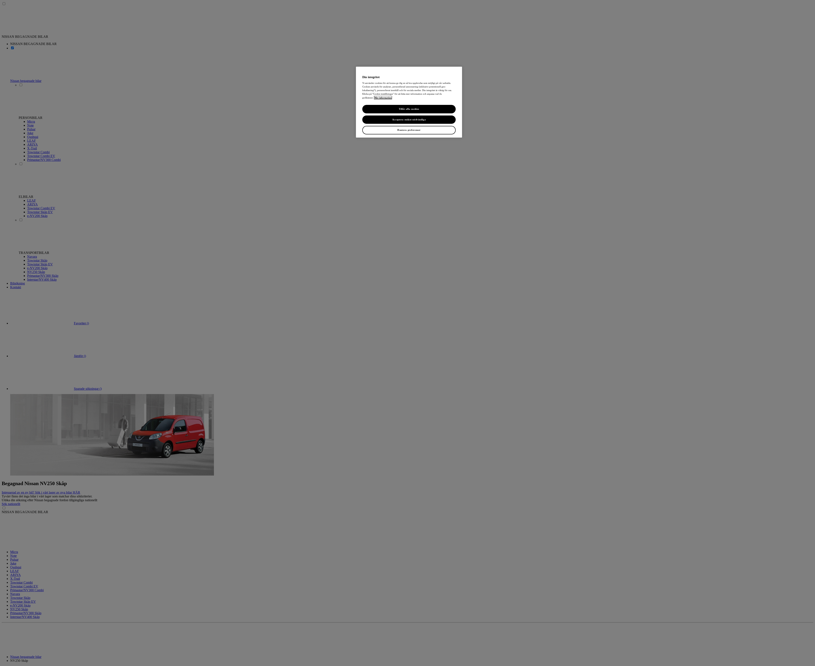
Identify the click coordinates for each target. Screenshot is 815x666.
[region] (409, 102)
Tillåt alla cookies (409, 109)
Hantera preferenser (409, 130)
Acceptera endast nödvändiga (409, 119)
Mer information (383, 97)
